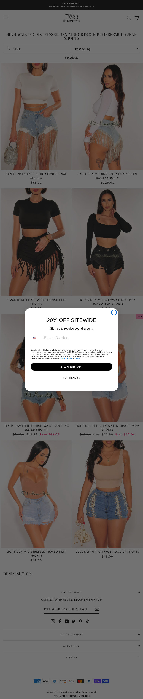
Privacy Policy (66, 358)
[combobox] (36, 337)
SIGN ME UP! (71, 366)
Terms (77, 358)
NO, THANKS (71, 378)
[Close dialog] (114, 312)
